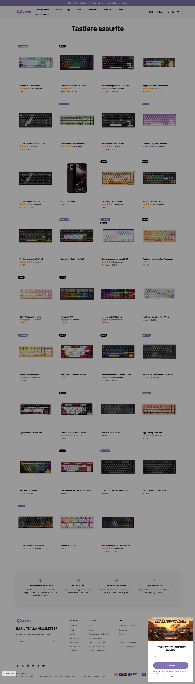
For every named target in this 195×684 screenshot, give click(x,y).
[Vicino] (189, 622)
